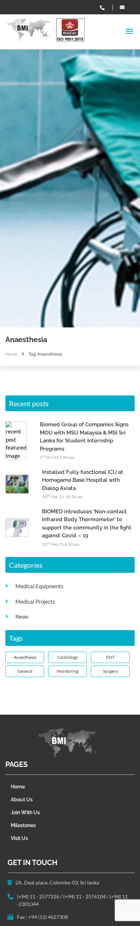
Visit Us (19, 838)
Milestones (23, 825)
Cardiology (67, 657)
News (22, 616)
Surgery (110, 671)
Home (11, 354)
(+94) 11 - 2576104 (85, 896)
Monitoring (67, 671)
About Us (22, 799)
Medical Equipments (39, 586)
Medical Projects (35, 601)
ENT (110, 657)
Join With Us (25, 812)
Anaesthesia (25, 657)
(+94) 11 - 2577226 (38, 896)
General (24, 671)
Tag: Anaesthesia (45, 354)
